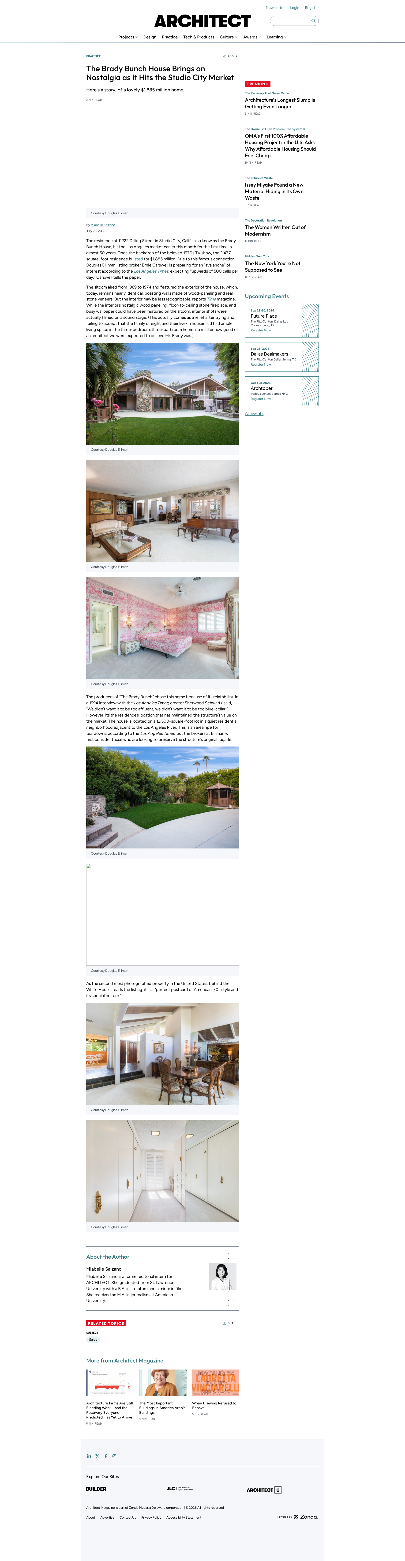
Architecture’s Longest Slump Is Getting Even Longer (280, 103)
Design (149, 37)
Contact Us (128, 1518)
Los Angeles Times (151, 271)
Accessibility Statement (183, 1518)
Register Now (261, 330)
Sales (93, 1340)
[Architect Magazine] (202, 21)
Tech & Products (198, 37)
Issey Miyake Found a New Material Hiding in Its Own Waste (274, 191)
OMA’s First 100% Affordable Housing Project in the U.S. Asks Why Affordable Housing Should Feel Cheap (280, 145)
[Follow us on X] (97, 1456)
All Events (254, 413)
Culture (227, 37)
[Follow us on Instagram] (114, 1456)
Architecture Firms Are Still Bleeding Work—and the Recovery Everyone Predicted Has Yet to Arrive (109, 1410)
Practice (170, 37)
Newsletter (275, 7)
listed (138, 259)
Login (294, 7)
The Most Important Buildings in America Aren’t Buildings (162, 1408)
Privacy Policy (151, 1518)
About (90, 1518)
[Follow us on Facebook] (106, 1456)
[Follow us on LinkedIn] (89, 1456)
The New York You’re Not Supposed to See (272, 266)
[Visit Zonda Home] (298, 1517)
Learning (275, 37)
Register (312, 7)
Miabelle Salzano (103, 225)
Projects (126, 37)
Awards (250, 37)
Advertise (107, 1518)
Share (232, 55)
